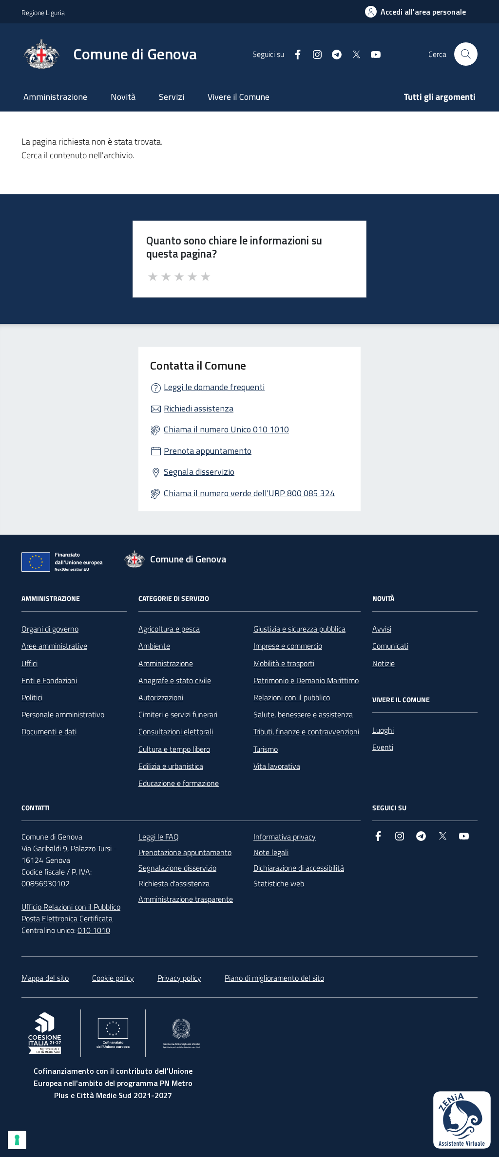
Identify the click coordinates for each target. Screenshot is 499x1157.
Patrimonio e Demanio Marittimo (306, 680)
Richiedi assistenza (198, 408)
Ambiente (154, 646)
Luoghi (383, 730)
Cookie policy (113, 978)
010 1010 (93, 930)
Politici (31, 697)
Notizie (383, 663)
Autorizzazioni (160, 697)
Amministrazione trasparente (185, 899)
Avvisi (381, 628)
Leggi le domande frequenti (214, 386)
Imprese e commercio (287, 646)
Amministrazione (55, 96)
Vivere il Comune (238, 96)
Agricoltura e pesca (169, 628)
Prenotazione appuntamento (184, 852)
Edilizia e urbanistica (170, 766)
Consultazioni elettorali (175, 731)
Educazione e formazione (178, 783)
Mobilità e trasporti (283, 663)
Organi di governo (49, 628)
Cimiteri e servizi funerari (177, 714)
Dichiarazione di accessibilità (298, 868)
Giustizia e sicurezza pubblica (299, 628)
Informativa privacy (284, 836)
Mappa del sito (45, 978)
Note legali (270, 852)
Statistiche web (278, 883)
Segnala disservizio (199, 471)
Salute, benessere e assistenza (303, 714)
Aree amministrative (54, 646)
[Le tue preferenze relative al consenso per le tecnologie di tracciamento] (17, 1140)
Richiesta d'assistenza (174, 883)
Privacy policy (179, 978)
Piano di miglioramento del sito (274, 978)
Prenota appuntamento (207, 450)
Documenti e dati (49, 731)
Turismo (265, 749)
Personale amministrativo (62, 714)
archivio (118, 155)
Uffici (29, 663)
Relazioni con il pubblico (291, 697)
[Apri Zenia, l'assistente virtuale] (462, 1120)
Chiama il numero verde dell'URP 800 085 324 (249, 493)
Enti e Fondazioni (49, 680)
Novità (123, 96)
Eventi (382, 747)
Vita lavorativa (276, 766)
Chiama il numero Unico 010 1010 (226, 429)
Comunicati (390, 646)
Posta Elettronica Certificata (67, 918)
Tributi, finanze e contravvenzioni (306, 731)
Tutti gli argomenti (440, 96)
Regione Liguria (43, 12)
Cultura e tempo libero (174, 749)
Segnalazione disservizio (177, 868)
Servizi (171, 96)
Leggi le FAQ (158, 836)
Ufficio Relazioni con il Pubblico (70, 907)
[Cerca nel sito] (466, 54)
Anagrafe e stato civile (174, 680)
